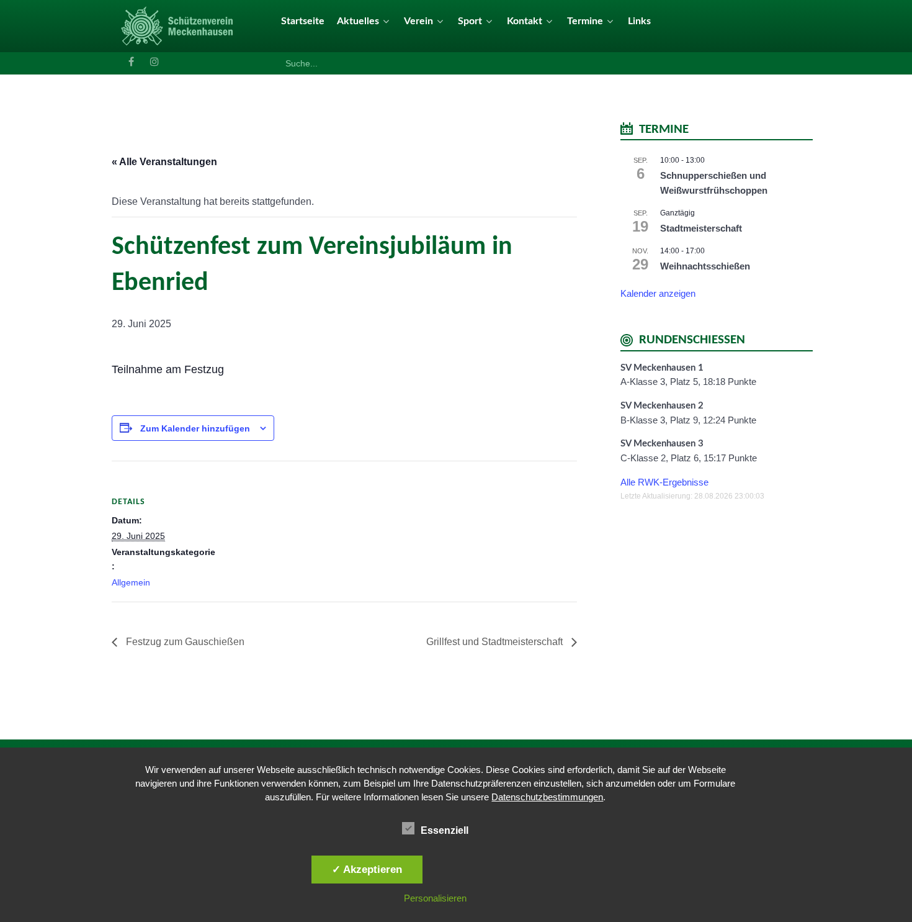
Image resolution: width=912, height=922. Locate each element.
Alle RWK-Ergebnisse (664, 482)
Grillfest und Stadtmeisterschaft (495, 641)
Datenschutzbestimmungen (547, 797)
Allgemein (131, 582)
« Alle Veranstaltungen (164, 161)
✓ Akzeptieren (367, 869)
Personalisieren (435, 898)
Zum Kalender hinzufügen (195, 428)
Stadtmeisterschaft (701, 228)
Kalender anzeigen (657, 293)
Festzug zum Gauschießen (183, 641)
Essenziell (444, 830)
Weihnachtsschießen (705, 266)
